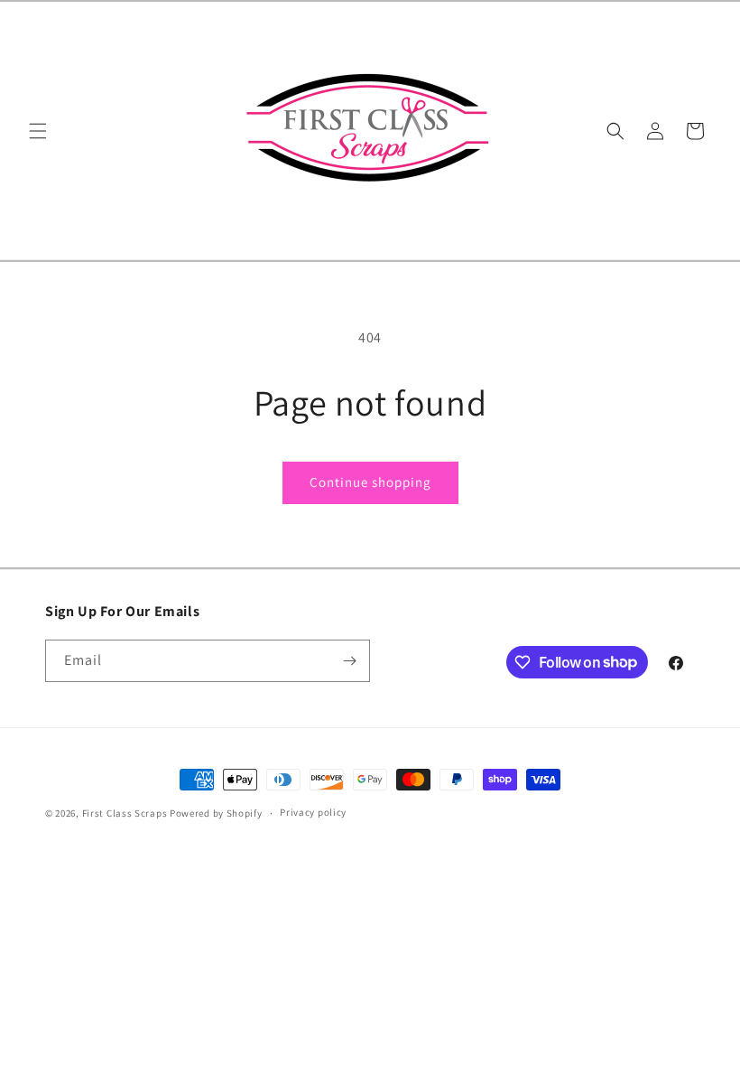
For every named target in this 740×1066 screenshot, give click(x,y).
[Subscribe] (349, 661)
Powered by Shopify (216, 813)
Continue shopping (370, 482)
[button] (38, 131)
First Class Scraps (125, 813)
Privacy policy (313, 812)
